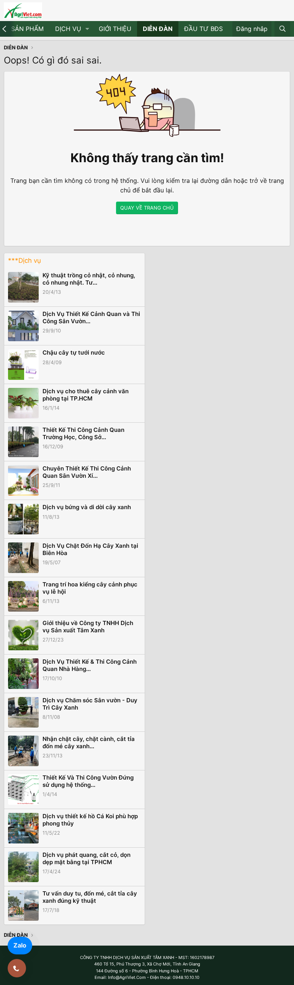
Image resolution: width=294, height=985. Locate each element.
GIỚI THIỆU (115, 29)
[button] (87, 29)
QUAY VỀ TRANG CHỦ (147, 208)
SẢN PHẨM (27, 29)
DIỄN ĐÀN (158, 29)
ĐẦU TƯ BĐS (203, 29)
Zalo (19, 945)
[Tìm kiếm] (282, 29)
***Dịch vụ (24, 260)
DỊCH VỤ (68, 29)
